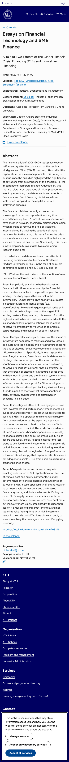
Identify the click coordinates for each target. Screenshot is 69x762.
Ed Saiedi (28, 96)
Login (63, 3)
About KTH (9, 600)
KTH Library (9, 635)
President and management (18, 654)
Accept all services (20, 752)
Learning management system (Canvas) (25, 696)
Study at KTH (10, 581)
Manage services (19, 736)
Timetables (9, 676)
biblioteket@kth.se (13, 550)
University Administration (17, 661)
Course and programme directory (21, 683)
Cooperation (10, 594)
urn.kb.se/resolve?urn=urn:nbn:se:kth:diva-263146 (31, 529)
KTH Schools (10, 641)
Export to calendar (17, 142)
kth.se (5, 3)
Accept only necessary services (28, 744)
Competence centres (15, 648)
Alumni (7, 613)
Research (8, 587)
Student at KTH (11, 607)
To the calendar (11, 535)
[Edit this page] (4, 561)
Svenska (48, 14)
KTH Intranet (10, 619)
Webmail (8, 689)
